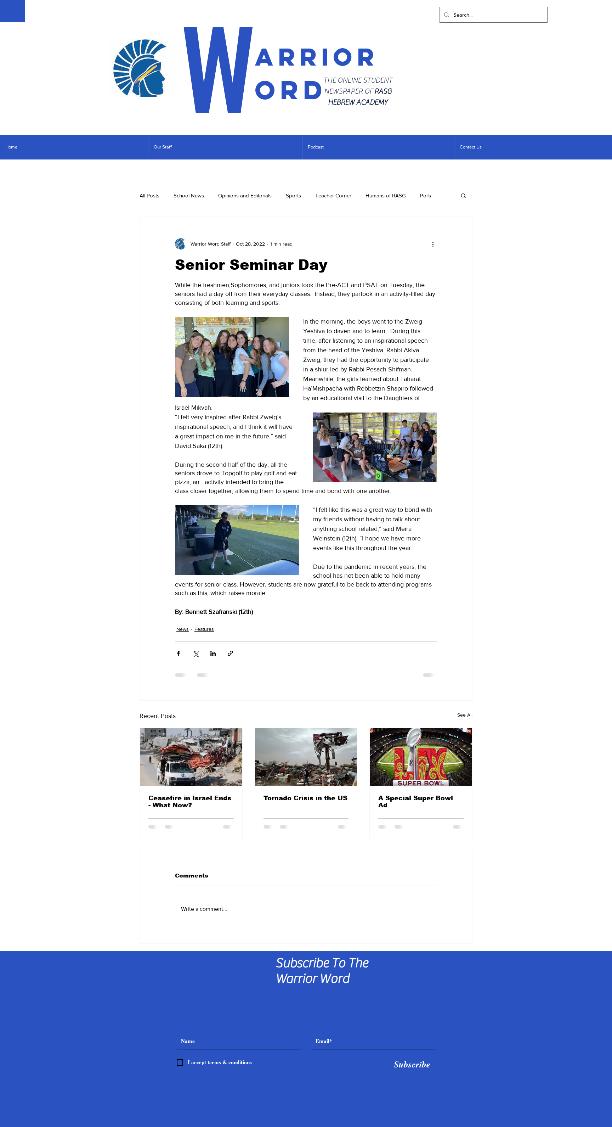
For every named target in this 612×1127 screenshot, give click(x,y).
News (182, 629)
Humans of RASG (386, 195)
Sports (293, 195)
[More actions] (433, 244)
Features (204, 629)
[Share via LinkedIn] (213, 653)
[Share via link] (230, 653)
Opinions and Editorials (245, 195)
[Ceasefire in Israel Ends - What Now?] (191, 757)
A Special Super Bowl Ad (415, 802)
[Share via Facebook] (178, 653)
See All (464, 715)
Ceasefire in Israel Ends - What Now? (189, 802)
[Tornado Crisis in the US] (306, 757)
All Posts (149, 195)
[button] (463, 195)
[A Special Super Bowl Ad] (421, 757)
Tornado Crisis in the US (305, 798)
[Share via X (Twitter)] (195, 653)
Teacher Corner (333, 195)
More (426, 195)
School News (189, 195)
